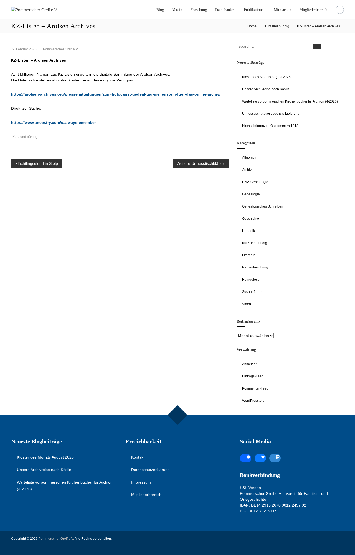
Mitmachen (282, 10)
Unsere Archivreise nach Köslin (265, 89)
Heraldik (248, 231)
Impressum (141, 482)
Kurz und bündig (276, 26)
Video (246, 304)
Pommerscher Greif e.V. (60, 49)
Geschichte (250, 219)
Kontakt (137, 457)
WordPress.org (253, 401)
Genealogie (251, 194)
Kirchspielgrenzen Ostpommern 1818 (270, 126)
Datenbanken (225, 10)
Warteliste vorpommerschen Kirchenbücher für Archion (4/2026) (290, 101)
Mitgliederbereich (313, 10)
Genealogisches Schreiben (262, 206)
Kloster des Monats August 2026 (266, 77)
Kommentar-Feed (255, 388)
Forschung (199, 10)
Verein (177, 10)
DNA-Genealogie (255, 182)
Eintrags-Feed (252, 376)
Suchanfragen (252, 292)
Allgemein (249, 158)
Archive (247, 170)
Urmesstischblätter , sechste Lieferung (271, 114)
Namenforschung (255, 267)
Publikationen (254, 10)
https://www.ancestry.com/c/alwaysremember (53, 122)
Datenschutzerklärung (150, 469)
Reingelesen (252, 280)
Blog (160, 10)
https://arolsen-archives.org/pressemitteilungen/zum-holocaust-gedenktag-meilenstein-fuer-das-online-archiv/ (115, 94)
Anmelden (250, 364)
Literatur (248, 255)
